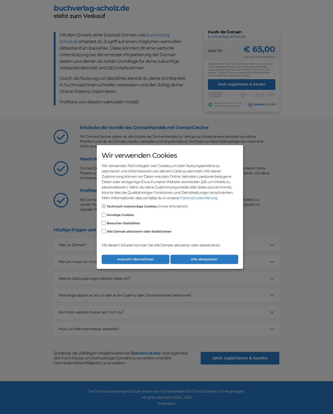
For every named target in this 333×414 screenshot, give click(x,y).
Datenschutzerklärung (198, 198)
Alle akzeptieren (204, 259)
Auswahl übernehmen (135, 259)
